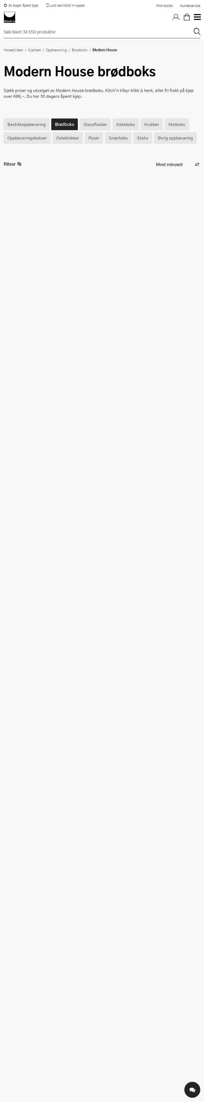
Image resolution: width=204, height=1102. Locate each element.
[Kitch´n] (9, 17)
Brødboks (80, 50)
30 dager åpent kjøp (23, 5)
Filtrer (9, 164)
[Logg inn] (176, 17)
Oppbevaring (56, 50)
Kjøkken (34, 50)
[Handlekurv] (186, 17)
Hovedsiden (13, 50)
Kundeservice (190, 5)
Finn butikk (164, 5)
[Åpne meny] (197, 17)
